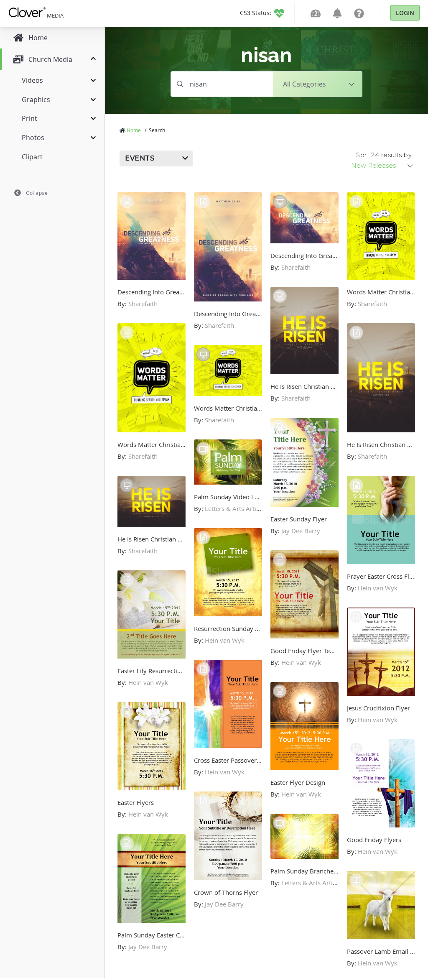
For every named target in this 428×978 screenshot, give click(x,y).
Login (405, 13)
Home (134, 130)
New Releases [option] (373, 165)
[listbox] (383, 165)
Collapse (37, 192)
